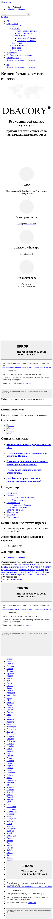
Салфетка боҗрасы (20, 43)
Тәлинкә (16, 28)
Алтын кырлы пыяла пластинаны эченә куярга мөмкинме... (27, 463)
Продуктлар (12, 23)
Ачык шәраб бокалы (26, 38)
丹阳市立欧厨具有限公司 (39, 567)
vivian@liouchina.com (16, 557)
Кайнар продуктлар (20, 564)
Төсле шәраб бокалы (26, 40)
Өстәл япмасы (18, 50)
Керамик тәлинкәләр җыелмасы (31, 574)
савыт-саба (17, 26)
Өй (8, 21)
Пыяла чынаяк (18, 36)
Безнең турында (14, 57)
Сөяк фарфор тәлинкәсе (28, 31)
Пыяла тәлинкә (24, 33)
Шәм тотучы (18, 45)
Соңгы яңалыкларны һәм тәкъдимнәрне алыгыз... (24, 415)
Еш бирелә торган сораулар (19, 55)
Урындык (16, 48)
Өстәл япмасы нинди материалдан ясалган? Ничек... (27, 454)
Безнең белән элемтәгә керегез (21, 60)
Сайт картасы (36, 564)
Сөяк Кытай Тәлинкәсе (30, 572)
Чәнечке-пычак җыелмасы (31, 569)
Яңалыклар (12, 53)
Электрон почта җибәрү (12, 579)
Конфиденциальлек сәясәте (13, 567)
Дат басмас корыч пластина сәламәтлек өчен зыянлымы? (24, 480)
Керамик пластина (9, 569)
